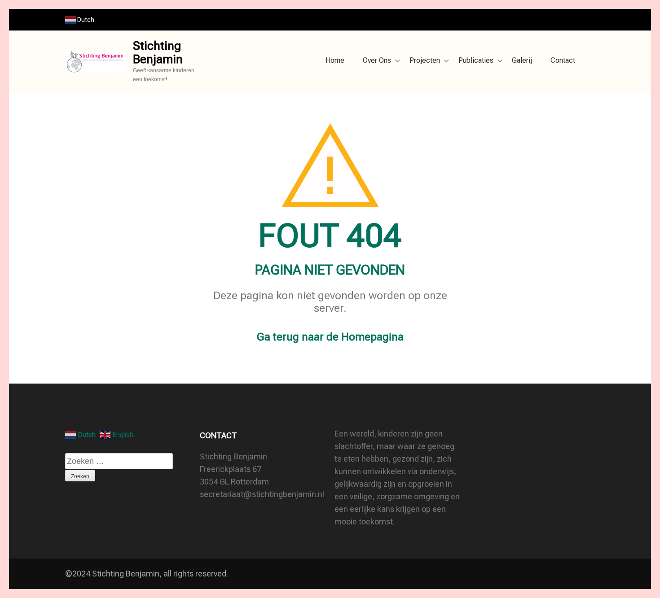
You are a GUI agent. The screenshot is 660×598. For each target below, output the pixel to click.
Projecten (424, 60)
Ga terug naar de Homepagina (330, 337)
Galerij (522, 60)
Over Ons (377, 60)
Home (335, 60)
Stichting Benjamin (158, 52)
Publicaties (475, 60)
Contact (562, 60)
